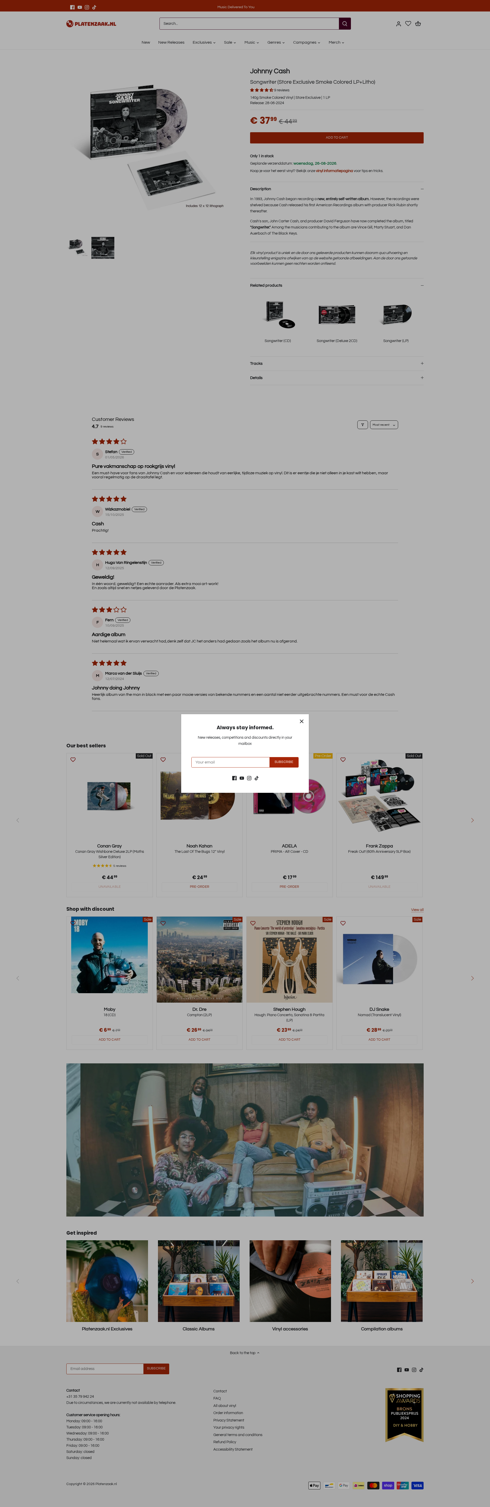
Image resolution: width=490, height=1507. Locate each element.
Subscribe (284, 762)
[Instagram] (249, 778)
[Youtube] (242, 778)
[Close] (301, 721)
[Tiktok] (256, 778)
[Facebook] (234, 778)
